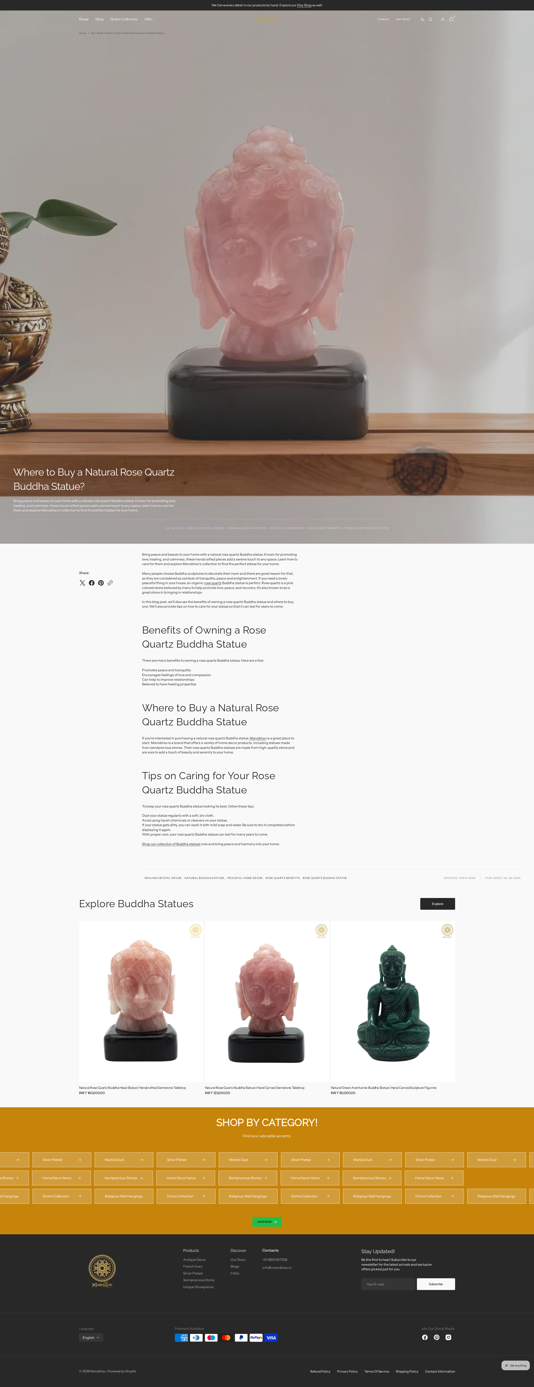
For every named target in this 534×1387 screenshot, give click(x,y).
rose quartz (213, 583)
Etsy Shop (304, 5)
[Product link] (141, 1011)
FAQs (235, 1273)
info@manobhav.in (277, 1267)
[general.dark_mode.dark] (423, 19)
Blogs (235, 1266)
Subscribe (436, 1284)
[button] (431, 19)
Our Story (238, 1260)
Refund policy (320, 1371)
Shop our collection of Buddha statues (171, 844)
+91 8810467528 (274, 1260)
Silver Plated (193, 1273)
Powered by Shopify (121, 1371)
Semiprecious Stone (198, 1280)
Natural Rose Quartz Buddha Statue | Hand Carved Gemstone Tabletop (254, 1088)
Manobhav (258, 738)
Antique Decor (194, 1260)
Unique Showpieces (198, 1287)
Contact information (440, 1371)
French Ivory (192, 1266)
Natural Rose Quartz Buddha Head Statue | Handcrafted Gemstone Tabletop (132, 1088)
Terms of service (376, 1371)
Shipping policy (407, 1371)
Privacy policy (347, 1371)
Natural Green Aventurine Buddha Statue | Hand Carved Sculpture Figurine (383, 1088)
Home (82, 33)
